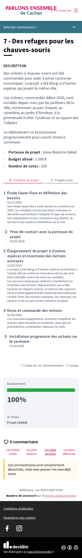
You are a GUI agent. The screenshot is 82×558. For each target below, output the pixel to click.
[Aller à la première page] (31, 10)
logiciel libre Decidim (41, 552)
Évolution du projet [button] (26, 180)
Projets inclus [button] (64, 180)
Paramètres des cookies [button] (19, 518)
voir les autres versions (60, 496)
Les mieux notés (13, 452)
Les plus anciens (50, 452)
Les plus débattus (69, 452)
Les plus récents (31, 452)
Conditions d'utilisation (18, 508)
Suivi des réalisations (19, 27)
